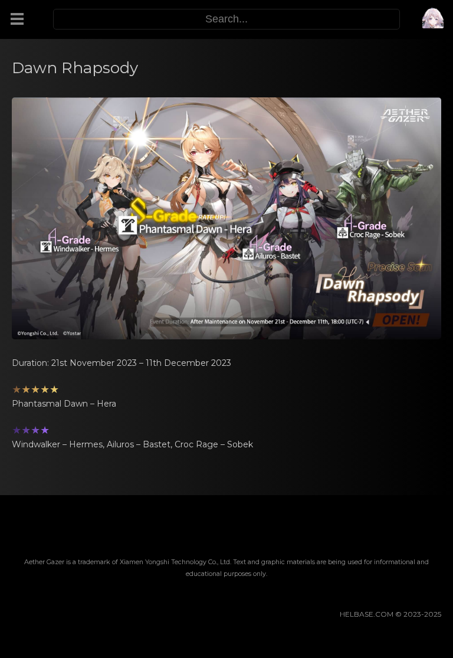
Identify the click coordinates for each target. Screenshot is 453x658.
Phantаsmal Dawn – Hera (64, 403)
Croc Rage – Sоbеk (214, 444)
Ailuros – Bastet (138, 444)
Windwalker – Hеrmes (57, 444)
